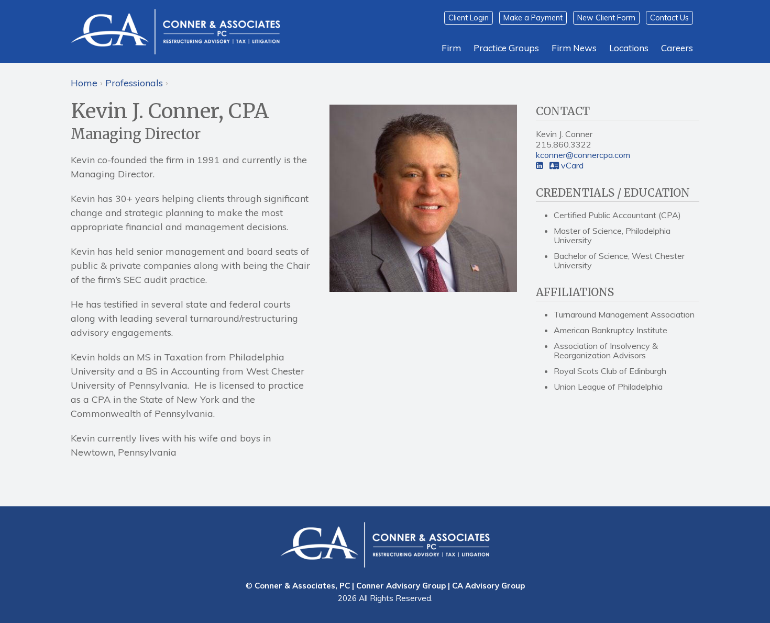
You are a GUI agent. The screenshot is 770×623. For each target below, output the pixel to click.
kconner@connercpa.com (583, 155)
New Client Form (606, 17)
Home (84, 83)
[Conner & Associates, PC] (175, 31)
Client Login (468, 17)
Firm (451, 47)
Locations (628, 47)
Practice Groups (506, 47)
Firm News (574, 47)
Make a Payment (533, 17)
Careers (677, 47)
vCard (571, 165)
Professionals (134, 83)
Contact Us (669, 17)
